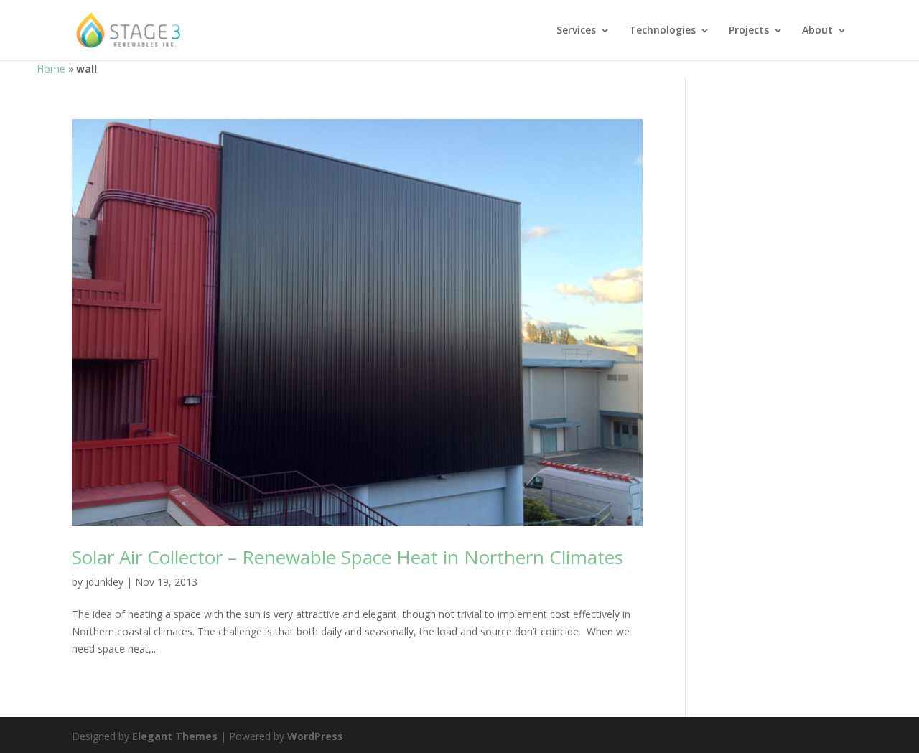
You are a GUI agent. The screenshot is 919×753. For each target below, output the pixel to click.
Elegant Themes (175, 736)
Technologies (662, 31)
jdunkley (104, 582)
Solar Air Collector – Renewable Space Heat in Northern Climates (347, 557)
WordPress (315, 736)
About (817, 31)
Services (576, 31)
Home (51, 68)
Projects (749, 31)
